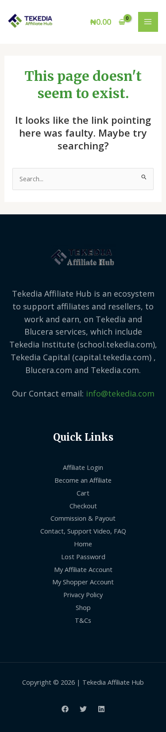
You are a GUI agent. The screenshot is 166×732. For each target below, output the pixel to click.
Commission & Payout (83, 518)
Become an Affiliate (83, 480)
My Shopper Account (83, 581)
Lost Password (83, 556)
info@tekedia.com (120, 393)
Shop (83, 607)
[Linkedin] (101, 709)
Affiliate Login (83, 467)
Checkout (83, 505)
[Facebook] (65, 709)
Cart (83, 492)
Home (83, 543)
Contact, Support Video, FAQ (83, 530)
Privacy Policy (83, 594)
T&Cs (83, 620)
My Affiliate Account (83, 569)
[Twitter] (83, 709)
